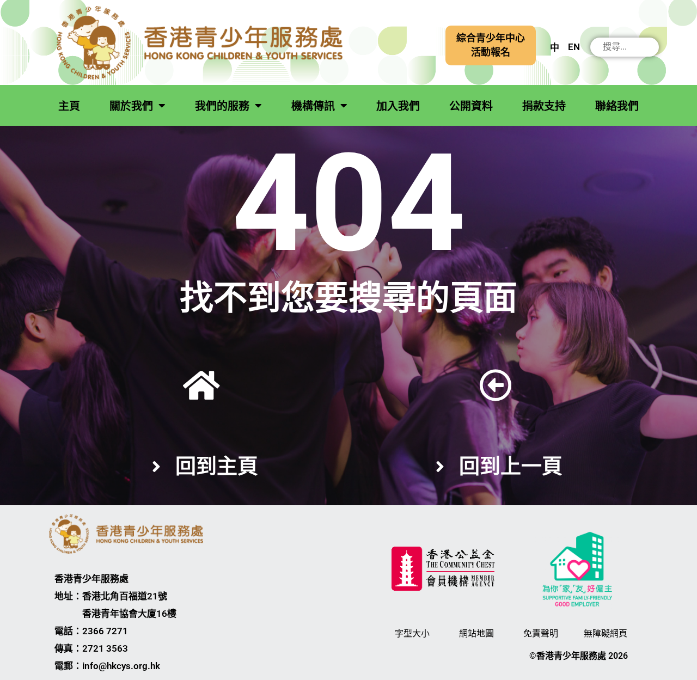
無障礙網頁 (605, 633)
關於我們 (131, 106)
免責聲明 (540, 633)
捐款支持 (544, 106)
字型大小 (412, 633)
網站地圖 (476, 633)
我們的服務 (222, 106)
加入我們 (398, 106)
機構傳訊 (313, 106)
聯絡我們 (617, 106)
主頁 (69, 106)
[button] (490, 45)
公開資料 (471, 106)
